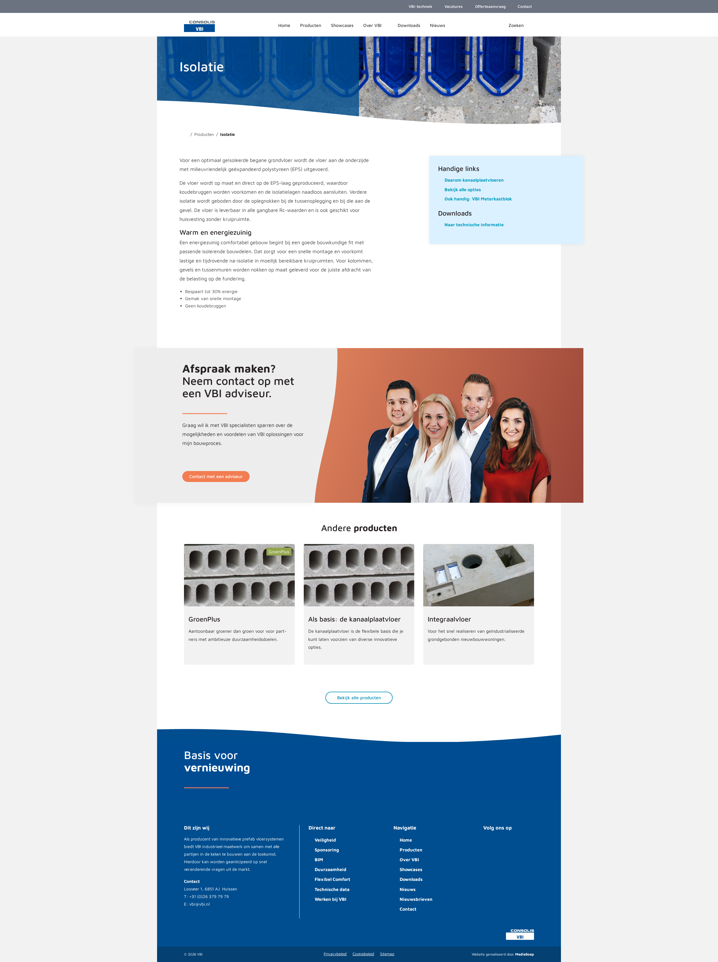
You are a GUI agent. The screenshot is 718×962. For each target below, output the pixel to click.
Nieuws (408, 889)
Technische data (332, 889)
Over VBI (409, 859)
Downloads (411, 879)
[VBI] (199, 25)
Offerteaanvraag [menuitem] (490, 6)
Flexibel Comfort (332, 879)
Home (406, 839)
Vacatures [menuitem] (453, 6)
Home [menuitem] (284, 25)
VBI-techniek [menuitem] (420, 6)
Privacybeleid (335, 954)
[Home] (185, 134)
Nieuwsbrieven (416, 899)
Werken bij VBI (330, 899)
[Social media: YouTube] (490, 844)
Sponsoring (327, 849)
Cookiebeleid (363, 954)
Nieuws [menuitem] (437, 25)
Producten (411, 849)
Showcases (411, 869)
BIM (319, 859)
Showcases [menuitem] (342, 25)
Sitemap (387, 954)
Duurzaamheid (330, 869)
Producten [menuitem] (310, 25)
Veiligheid (325, 839)
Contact (408, 908)
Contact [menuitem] (524, 6)
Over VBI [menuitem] (373, 25)
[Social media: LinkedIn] (507, 844)
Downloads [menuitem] (409, 25)
